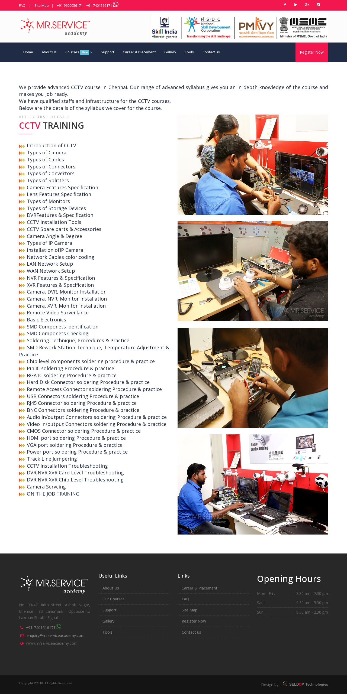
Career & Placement (139, 52)
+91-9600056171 (70, 5)
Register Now (312, 52)
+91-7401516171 (99, 5)
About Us (49, 52)
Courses (76, 52)
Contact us (211, 52)
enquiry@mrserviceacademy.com (56, 635)
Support (107, 52)
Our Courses (113, 598)
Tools (189, 52)
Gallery (170, 52)
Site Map (41, 5)
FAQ (22, 5)
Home (28, 52)
